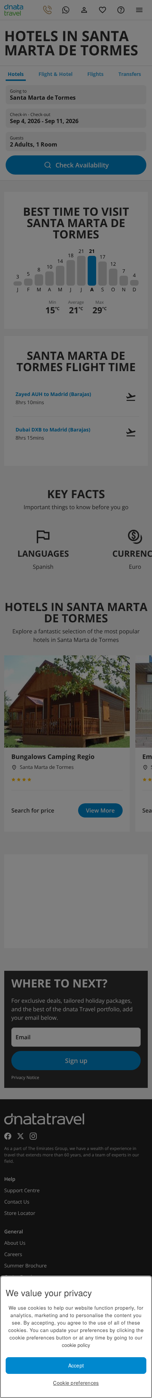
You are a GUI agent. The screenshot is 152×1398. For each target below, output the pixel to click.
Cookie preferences (76, 1382)
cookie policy (76, 1344)
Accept (76, 1365)
